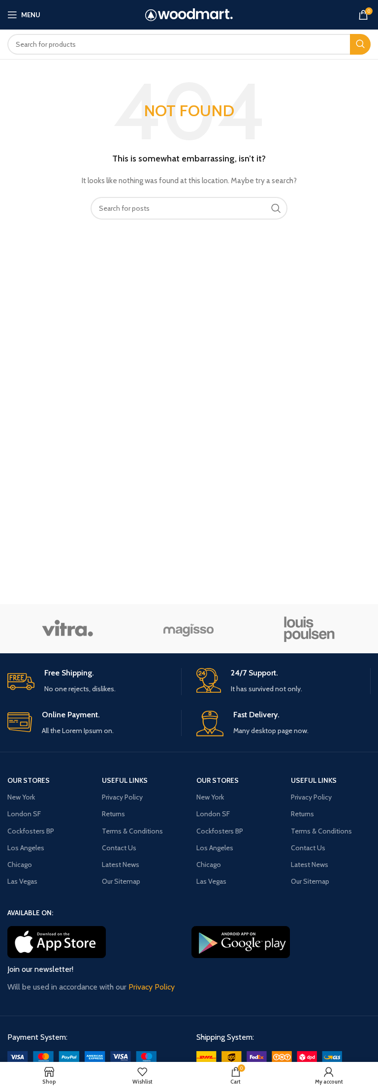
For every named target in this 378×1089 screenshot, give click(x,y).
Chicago (19, 864)
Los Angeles (25, 847)
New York (21, 797)
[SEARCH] (360, 44)
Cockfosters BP (30, 831)
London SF (24, 813)
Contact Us (119, 847)
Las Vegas (22, 881)
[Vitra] (67, 628)
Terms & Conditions (132, 831)
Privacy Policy (122, 797)
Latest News (120, 864)
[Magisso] (188, 628)
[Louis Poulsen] (309, 628)
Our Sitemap (121, 881)
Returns (113, 813)
